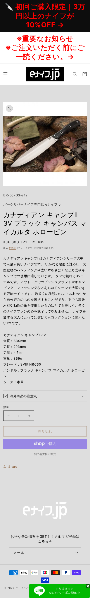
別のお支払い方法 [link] (45, 454)
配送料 (12, 248)
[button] (5, 74)
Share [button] (12, 466)
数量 (6, 407)
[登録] (76, 553)
